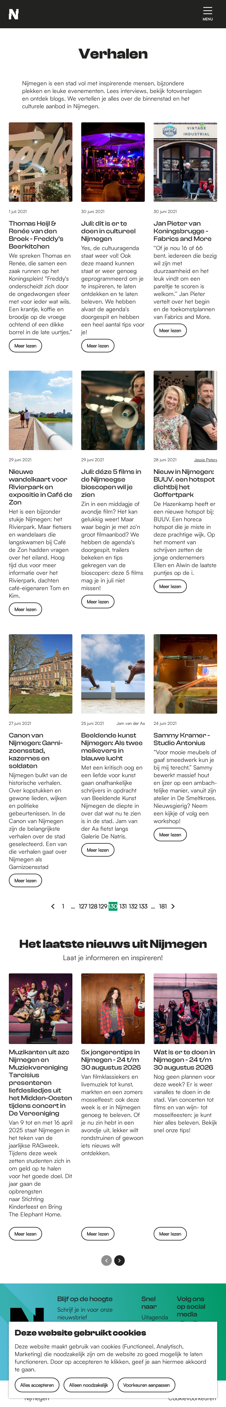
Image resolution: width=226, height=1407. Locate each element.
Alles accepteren (37, 1385)
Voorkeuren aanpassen (146, 1385)
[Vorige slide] (106, 1260)
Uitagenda (155, 1317)
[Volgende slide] (119, 1260)
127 (83, 907)
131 (123, 907)
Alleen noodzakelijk (88, 1385)
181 (163, 907)
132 (133, 907)
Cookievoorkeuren (192, 1398)
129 (103, 907)
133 (143, 907)
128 (93, 907)
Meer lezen (25, 347)
